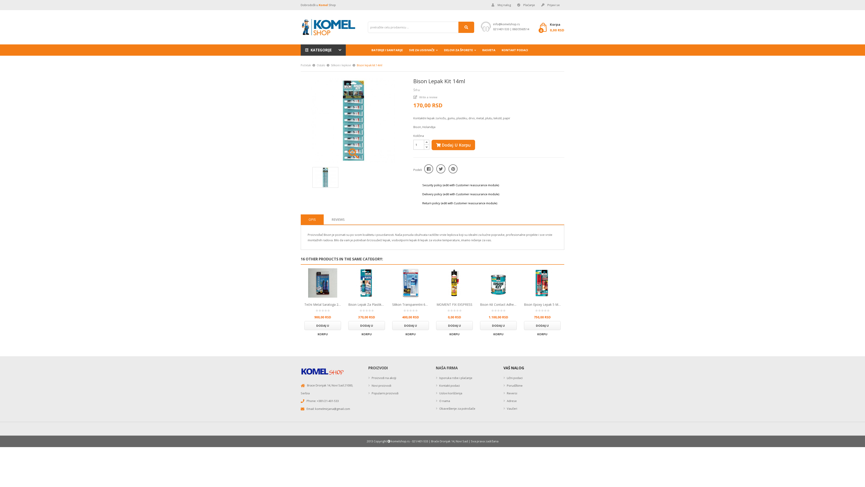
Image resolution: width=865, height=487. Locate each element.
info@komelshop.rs (506, 24)
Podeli (428, 168)
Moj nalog (504, 5)
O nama (444, 401)
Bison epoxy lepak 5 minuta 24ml (542, 304)
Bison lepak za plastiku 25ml (366, 304)
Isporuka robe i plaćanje (455, 378)
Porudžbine (514, 386)
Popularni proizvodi (384, 393)
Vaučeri (511, 409)
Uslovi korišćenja (450, 393)
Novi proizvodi (381, 386)
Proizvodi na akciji (383, 378)
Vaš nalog (513, 367)
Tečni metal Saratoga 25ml (322, 304)
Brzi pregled (323, 283)
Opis (312, 219)
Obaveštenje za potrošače (457, 409)
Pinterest (453, 168)
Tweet (440, 168)
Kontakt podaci (449, 386)
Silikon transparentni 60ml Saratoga (410, 304)
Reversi (511, 393)
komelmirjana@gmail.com (332, 409)
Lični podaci (514, 378)
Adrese (511, 401)
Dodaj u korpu (456, 145)
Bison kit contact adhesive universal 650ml (498, 304)
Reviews (338, 219)
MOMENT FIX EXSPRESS (454, 304)
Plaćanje (529, 5)
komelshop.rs (400, 441)
